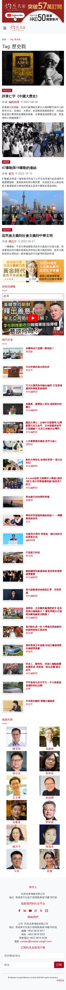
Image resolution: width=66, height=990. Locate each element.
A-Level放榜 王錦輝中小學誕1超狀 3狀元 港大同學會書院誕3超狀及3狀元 (44, 481)
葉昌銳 (29, 351)
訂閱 (59, 964)
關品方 (13, 241)
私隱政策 (60, 980)
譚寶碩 (29, 444)
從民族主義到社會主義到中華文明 (27, 236)
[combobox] (33, 296)
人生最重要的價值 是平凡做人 (41, 441)
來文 (28, 521)
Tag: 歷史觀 (15, 39)
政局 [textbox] (6, 296)
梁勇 (28, 688)
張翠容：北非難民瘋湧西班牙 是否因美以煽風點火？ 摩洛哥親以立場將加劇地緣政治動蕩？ (44, 611)
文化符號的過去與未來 (37, 366)
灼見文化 (7, 90)
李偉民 (29, 651)
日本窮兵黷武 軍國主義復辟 (40, 701)
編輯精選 (14, 102)
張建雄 (29, 500)
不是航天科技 (33, 552)
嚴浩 (11, 173)
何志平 (29, 370)
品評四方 (7, 230)
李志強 (29, 555)
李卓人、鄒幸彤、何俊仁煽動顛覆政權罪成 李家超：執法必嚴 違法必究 (43, 666)
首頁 (4, 39)
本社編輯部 (32, 391)
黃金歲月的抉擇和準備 (37, 496)
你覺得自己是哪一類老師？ (40, 348)
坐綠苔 (6, 162)
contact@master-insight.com (36, 941)
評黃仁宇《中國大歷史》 (20, 96)
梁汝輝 (29, 633)
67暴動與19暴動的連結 (19, 168)
